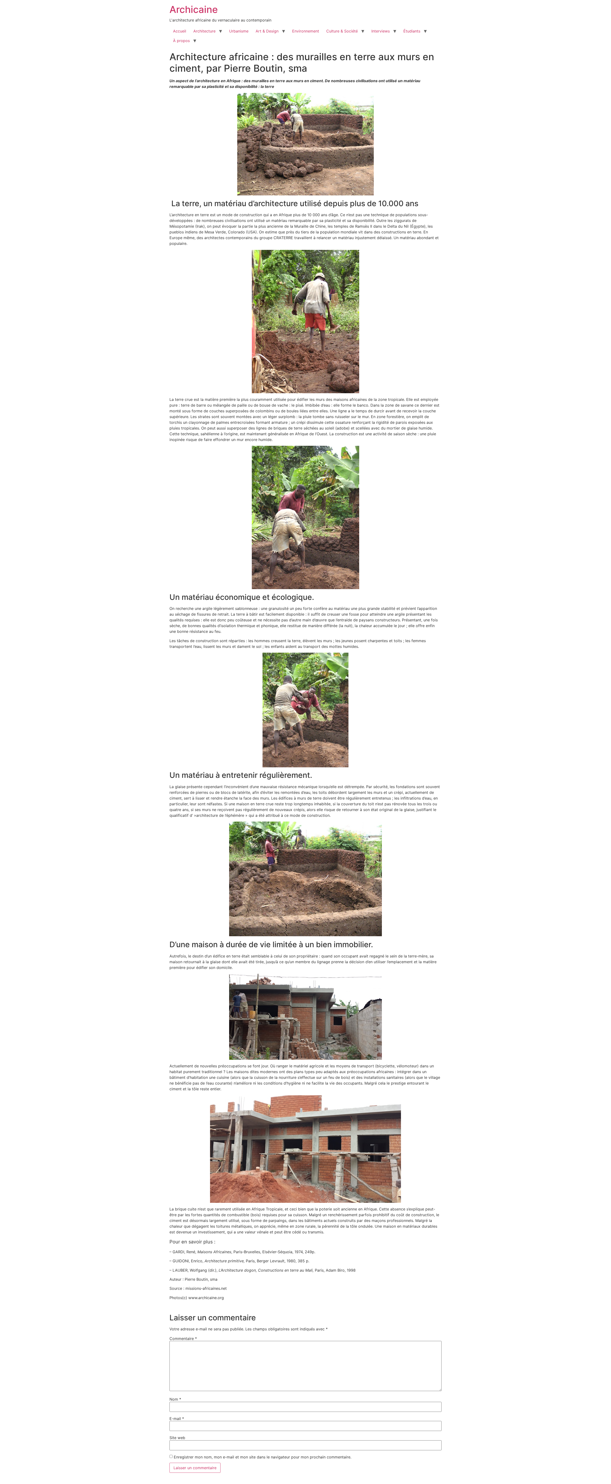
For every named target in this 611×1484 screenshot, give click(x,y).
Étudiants (411, 31)
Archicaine (193, 9)
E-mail (176, 1418)
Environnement (305, 31)
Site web (177, 1438)
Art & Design (267, 31)
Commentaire (183, 1338)
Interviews (380, 31)
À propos (181, 40)
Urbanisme (238, 31)
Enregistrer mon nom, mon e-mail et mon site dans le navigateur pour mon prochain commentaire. (262, 1457)
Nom (175, 1399)
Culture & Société (342, 31)
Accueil (179, 31)
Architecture (204, 31)
